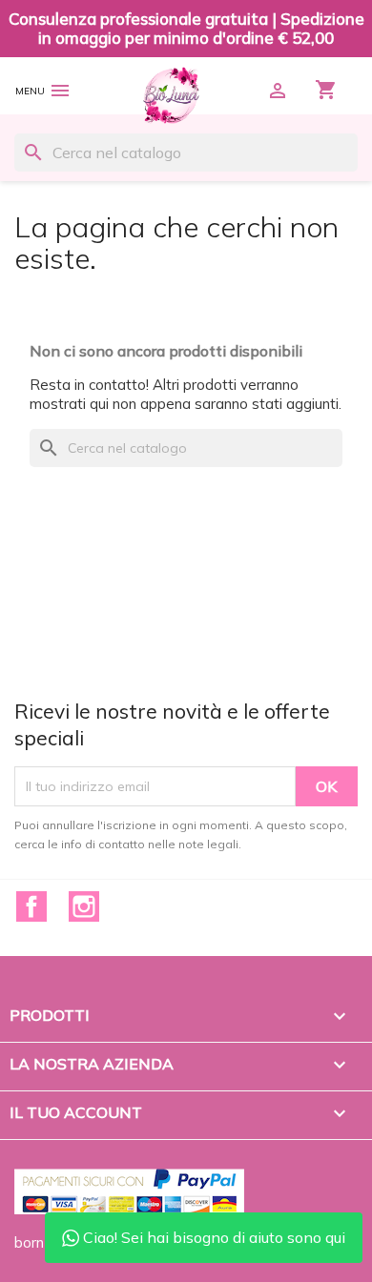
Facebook (31, 906)
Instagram (84, 906)
